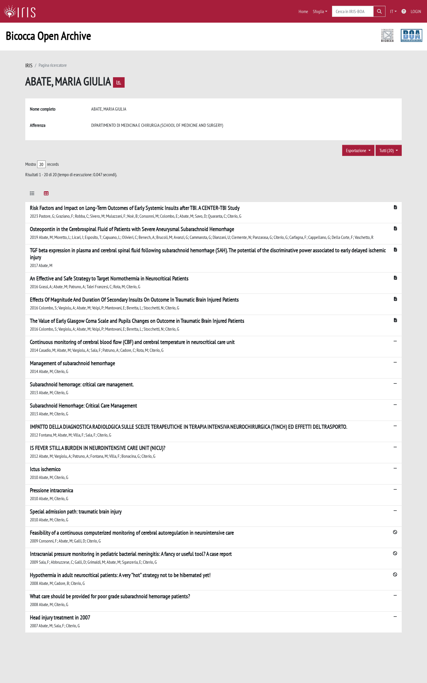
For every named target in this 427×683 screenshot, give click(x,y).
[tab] (32, 194)
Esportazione (356, 150)
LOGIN (416, 11)
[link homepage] (21, 11)
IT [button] (391, 11)
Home (303, 11)
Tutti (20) (386, 150)
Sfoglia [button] (318, 11)
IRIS (29, 65)
